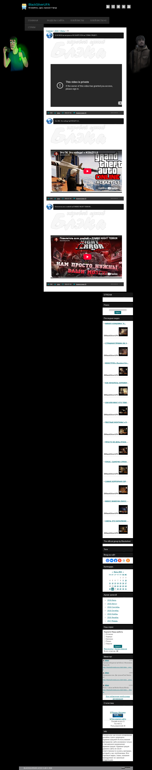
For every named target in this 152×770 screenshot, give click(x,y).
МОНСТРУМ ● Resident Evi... (116, 363)
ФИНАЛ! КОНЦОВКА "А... (115, 323)
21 (118, 586)
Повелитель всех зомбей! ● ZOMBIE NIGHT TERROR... (73, 207)
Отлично (109, 634)
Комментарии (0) (81, 113)
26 (112, 589)
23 (123, 586)
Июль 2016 (118, 572)
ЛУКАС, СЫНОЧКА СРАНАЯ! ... (117, 462)
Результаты (108, 649)
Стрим (31, 27)
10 (126, 580)
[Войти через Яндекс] (119, 560)
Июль (62, 31)
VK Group (123, 6)
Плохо (108, 641)
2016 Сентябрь (113, 607)
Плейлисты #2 (98, 20)
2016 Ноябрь (112, 614)
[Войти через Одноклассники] (128, 560)
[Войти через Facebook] (115, 560)
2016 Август (112, 604)
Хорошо (109, 636)
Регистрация (108, 6)
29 (120, 589)
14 (118, 583)
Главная (33, 20)
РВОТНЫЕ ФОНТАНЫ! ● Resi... (118, 422)
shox (58, 113)
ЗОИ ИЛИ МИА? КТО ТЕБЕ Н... (117, 402)
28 (118, 589)
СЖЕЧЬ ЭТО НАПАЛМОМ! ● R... (118, 521)
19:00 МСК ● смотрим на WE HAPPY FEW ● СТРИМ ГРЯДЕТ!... (76, 35)
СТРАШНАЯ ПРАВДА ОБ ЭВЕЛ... (118, 343)
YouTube (129, 6)
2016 (56, 31)
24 (126, 586)
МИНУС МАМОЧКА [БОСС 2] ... (117, 501)
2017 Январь (112, 621)
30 (123, 589)
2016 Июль (111, 600)
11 (110, 583)
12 (112, 583)
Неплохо (109, 639)
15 (120, 583)
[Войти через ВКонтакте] (111, 560)
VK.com (118, 6)
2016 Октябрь (113, 611)
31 (126, 589)
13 (115, 583)
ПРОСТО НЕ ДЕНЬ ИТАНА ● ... (117, 442)
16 (123, 583)
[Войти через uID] (107, 560)
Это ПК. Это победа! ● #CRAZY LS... (67, 121)
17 (126, 583)
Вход (113, 6)
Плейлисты (77, 20)
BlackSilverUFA (39, 4)
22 (120, 586)
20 (115, 586)
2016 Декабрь (113, 617)
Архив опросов (121, 649)
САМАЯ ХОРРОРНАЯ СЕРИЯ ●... (118, 481)
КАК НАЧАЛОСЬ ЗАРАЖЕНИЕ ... (118, 383)
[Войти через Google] (124, 560)
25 (110, 589)
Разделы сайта (55, 20)
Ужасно (109, 643)
